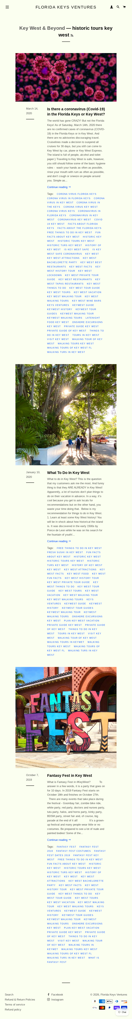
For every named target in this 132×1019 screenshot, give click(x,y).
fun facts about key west (66, 864)
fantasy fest (66, 847)
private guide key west (81, 326)
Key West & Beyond (42, 28)
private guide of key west (66, 331)
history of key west (87, 565)
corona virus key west (81, 207)
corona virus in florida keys (69, 198)
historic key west (87, 556)
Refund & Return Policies (20, 999)
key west (92, 254)
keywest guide (83, 305)
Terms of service (15, 1004)
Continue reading (57, 187)
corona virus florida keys (77, 194)
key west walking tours (65, 599)
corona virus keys (61, 211)
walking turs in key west (66, 352)
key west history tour (82, 578)
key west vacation (87, 292)
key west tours (59, 292)
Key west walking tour (64, 296)
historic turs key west (64, 245)
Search (9, 994)
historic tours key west (76, 241)
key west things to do (75, 894)
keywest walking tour (77, 313)
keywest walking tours (64, 318)
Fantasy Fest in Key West (69, 775)
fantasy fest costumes (73, 851)
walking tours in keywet (65, 642)
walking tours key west (76, 343)
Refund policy (13, 1009)
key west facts (80, 267)
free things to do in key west (69, 232)
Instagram (57, 999)
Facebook (57, 994)
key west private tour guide (68, 582)
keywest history (59, 309)
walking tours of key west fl (69, 348)
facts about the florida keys (79, 228)
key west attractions (63, 258)
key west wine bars (86, 301)
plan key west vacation (81, 621)
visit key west (58, 339)
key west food (78, 574)
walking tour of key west (77, 638)
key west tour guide (84, 288)
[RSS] (72, 35)
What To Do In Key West (68, 473)
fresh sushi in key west (65, 552)
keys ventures (58, 305)
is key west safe (76, 249)
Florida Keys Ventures (66, 7)
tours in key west (85, 335)
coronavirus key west (74, 219)
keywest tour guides (78, 608)
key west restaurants (75, 279)
